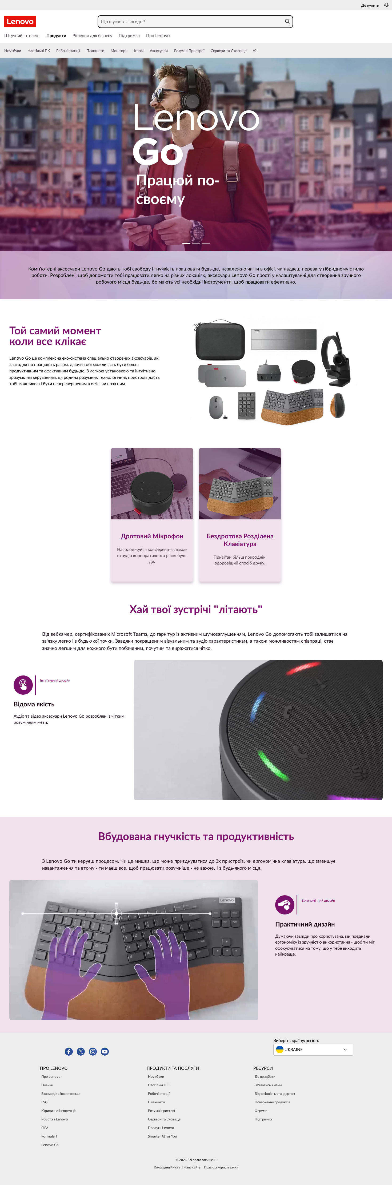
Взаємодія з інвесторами (60, 1093)
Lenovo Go (50, 1144)
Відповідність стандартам (275, 1093)
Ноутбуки (156, 1076)
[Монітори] (129, 50)
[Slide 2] (196, 243)
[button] (287, 22)
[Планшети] (106, 50)
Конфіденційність (167, 1167)
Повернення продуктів (272, 1102)
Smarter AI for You (162, 1136)
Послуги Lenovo (161, 1127)
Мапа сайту (192, 1167)
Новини (47, 1085)
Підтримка (263, 1119)
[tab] (51, 685)
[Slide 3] (206, 243)
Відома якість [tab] (34, 703)
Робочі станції (159, 1093)
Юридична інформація (58, 1110)
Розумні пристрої (161, 1110)
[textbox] (314, 1049)
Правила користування (221, 1167)
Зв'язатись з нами (268, 1085)
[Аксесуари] (169, 50)
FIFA (44, 1127)
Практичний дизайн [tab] (305, 924)
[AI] (258, 50)
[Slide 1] (186, 243)
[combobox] (190, 22)
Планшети (156, 1102)
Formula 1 (49, 1136)
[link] (386, 6)
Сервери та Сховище (164, 1119)
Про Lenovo (51, 1076)
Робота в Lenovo (54, 1119)
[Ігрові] (145, 50)
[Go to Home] (20, 21)
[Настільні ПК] (52, 50)
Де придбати (265, 1076)
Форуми (261, 1110)
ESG (44, 1102)
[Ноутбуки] (23, 50)
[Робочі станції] (82, 50)
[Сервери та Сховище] (248, 50)
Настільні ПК (158, 1085)
